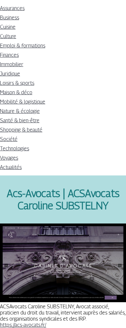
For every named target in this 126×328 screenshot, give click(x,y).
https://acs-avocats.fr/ (23, 325)
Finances (9, 55)
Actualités (11, 167)
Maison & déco (16, 92)
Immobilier (11, 64)
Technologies (14, 148)
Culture (8, 36)
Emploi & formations (22, 46)
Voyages (9, 158)
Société (8, 139)
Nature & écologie (20, 111)
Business (9, 18)
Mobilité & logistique (22, 102)
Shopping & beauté (21, 130)
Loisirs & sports (17, 83)
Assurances (12, 8)
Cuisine (8, 27)
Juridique (10, 74)
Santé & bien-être (19, 120)
